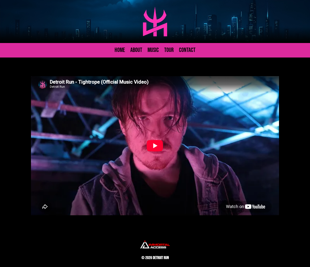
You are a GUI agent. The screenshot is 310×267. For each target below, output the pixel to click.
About (136, 51)
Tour (169, 51)
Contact (187, 51)
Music (153, 51)
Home (120, 51)
